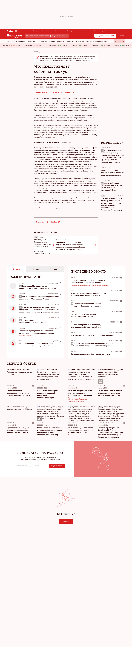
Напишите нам (101, 41)
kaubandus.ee (81, 31)
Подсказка (70, 41)
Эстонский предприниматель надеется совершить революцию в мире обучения (80, 393)
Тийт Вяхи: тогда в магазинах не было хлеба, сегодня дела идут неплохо (18, 393)
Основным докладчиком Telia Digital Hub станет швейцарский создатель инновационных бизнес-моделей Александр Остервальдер (110, 432)
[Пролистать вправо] (96, 245)
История (85, 41)
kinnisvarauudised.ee (93, 31)
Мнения (52, 41)
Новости (22, 294)
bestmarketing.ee (34, 31)
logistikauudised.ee (106, 31)
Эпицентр (22, 41)
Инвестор (31, 41)
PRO (92, 41)
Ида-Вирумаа (42, 41)
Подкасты (60, 41)
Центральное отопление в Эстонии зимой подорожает (93, 335)
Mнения (73, 301)
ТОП (20, 341)
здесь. (58, 208)
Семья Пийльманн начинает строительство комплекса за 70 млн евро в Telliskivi (110, 393)
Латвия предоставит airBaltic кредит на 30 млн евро (93, 354)
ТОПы (78, 41)
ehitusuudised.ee (46, 31)
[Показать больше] (120, 31)
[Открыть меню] (16, 31)
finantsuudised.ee (58, 31)
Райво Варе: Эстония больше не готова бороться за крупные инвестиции (112, 172)
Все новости (12, 41)
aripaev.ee (24, 31)
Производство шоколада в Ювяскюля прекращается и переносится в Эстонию (18, 430)
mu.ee (116, 31)
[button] (32, 466)
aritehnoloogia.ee (70, 31)
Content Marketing (105, 423)
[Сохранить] (60, 283)
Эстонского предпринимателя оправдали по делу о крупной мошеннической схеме (80, 430)
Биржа (21, 283)
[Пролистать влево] (53, 245)
